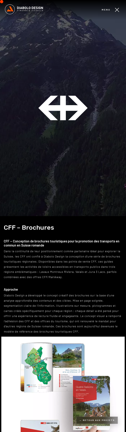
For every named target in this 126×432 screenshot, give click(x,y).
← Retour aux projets (97, 420)
